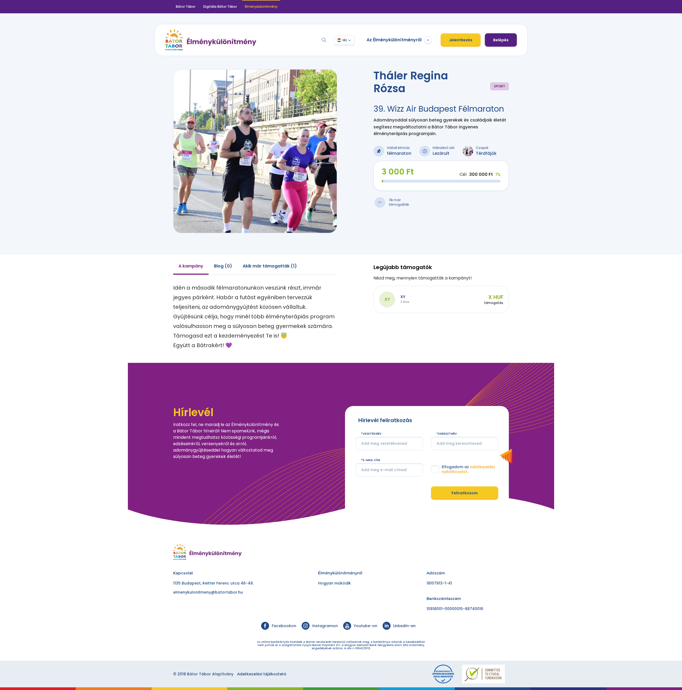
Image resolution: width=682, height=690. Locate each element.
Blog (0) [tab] (223, 266)
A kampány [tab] (190, 266)
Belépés (501, 40)
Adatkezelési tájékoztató (261, 674)
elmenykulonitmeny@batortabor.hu (208, 592)
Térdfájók (486, 153)
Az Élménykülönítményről (394, 40)
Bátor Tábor (185, 6)
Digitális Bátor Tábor (220, 6)
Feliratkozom (465, 492)
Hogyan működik (334, 583)
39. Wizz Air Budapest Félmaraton (439, 109)
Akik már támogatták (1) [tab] (270, 266)
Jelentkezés (460, 40)
